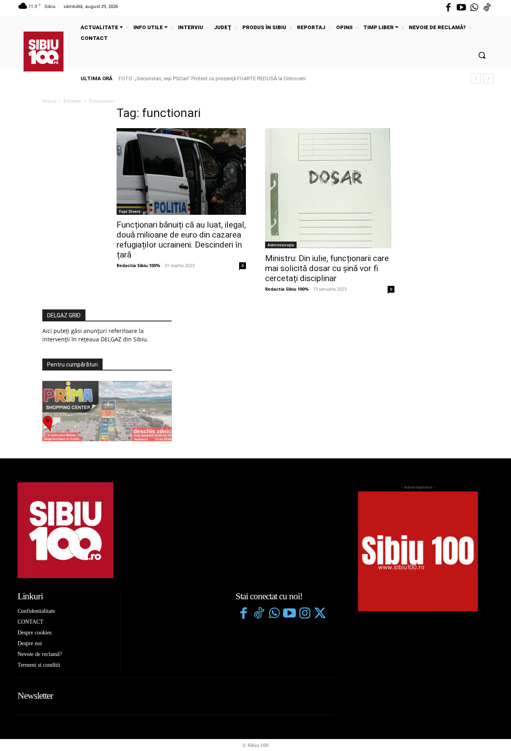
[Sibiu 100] (43, 51)
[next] (488, 78)
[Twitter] (319, 614)
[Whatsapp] (474, 8)
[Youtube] (461, 8)
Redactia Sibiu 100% (138, 265)
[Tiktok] (487, 8)
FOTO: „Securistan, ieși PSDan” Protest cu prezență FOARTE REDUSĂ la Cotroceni (212, 78)
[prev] (476, 78)
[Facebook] (448, 8)
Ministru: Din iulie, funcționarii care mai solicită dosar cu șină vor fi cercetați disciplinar (327, 268)
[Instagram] (304, 614)
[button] (481, 55)
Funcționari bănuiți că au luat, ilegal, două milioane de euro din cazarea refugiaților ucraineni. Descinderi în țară (181, 240)
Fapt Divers (130, 211)
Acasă (49, 100)
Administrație (280, 245)
